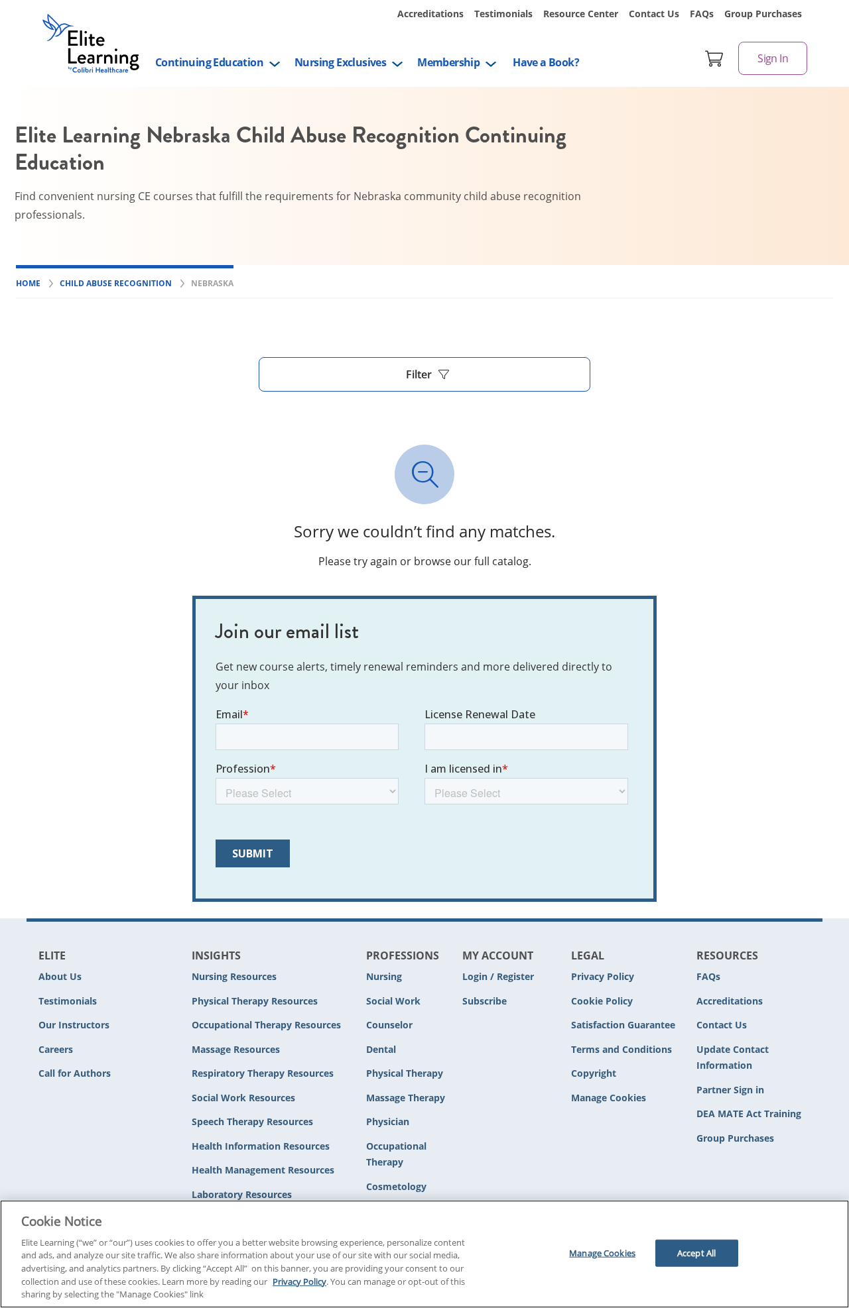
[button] (424, 374)
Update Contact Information (732, 1057)
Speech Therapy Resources (252, 1121)
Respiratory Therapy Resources (263, 1073)
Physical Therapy (404, 1073)
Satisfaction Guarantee (623, 1024)
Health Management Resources (263, 1170)
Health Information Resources (261, 1146)
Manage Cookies (608, 1098)
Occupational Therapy (396, 1154)
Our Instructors (73, 1024)
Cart (714, 58)
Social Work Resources (243, 1097)
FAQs (702, 13)
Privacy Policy (602, 976)
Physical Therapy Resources (255, 1001)
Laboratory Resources (242, 1194)
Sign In (772, 58)
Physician (387, 1121)
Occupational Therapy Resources (266, 1024)
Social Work (393, 1001)
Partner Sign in (730, 1089)
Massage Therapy (405, 1097)
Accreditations (430, 13)
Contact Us (654, 13)
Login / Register (498, 976)
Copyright (593, 1073)
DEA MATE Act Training (748, 1113)
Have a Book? (546, 62)
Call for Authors (74, 1073)
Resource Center (580, 13)
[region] (424, 1254)
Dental (381, 1049)
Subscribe (484, 1001)
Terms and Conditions (621, 1049)
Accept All (696, 1252)
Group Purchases (763, 13)
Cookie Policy (602, 1001)
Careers (55, 1049)
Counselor (389, 1024)
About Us (60, 976)
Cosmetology (396, 1186)
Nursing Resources (234, 976)
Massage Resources (236, 1049)
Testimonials (503, 13)
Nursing (384, 976)
